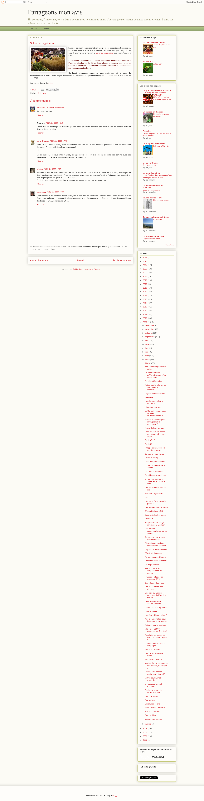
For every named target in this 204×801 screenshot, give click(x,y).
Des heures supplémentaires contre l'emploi (156, 530)
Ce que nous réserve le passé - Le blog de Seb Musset (157, 91)
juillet (147, 344)
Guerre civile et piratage (155, 515)
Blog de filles (150, 715)
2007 (145, 732)
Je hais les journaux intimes (156, 217)
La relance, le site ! (153, 704)
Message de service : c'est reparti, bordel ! (155, 673)
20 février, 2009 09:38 (55, 108)
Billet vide (149, 397)
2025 (145, 261)
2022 (145, 273)
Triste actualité (151, 611)
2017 (145, 292)
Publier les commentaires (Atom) (86, 269)
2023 (145, 269)
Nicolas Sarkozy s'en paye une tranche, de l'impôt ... (156, 665)
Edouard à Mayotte (161, 146)
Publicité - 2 (150, 440)
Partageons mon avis (55, 11)
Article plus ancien (122, 260)
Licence (46, 29)
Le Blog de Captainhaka (154, 144)
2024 (145, 265)
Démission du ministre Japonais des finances (155, 544)
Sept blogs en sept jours (155, 475)
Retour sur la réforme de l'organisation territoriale (155, 387)
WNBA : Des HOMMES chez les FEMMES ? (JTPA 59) (162, 97)
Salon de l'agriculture (154, 493)
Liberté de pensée (153, 407)
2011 (145, 314)
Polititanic (149, 519)
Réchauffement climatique (156, 561)
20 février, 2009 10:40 (54, 123)
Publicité (148, 444)
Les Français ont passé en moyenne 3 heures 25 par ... (155, 434)
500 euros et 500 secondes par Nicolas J (156, 630)
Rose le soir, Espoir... (162, 200)
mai (147, 352)
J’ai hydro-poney (149, 165)
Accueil (80, 260)
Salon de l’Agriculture (104, 53)
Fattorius (147, 131)
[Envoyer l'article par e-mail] (42, 89)
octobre (148, 333)
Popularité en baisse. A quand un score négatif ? (156, 637)
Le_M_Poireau (43, 141)
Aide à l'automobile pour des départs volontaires (156, 620)
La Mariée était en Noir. (153, 236)
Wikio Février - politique (155, 708)
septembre (150, 337)
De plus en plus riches (154, 454)
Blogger (115, 795)
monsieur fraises (150, 163)
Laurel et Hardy (151, 458)
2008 (145, 728)
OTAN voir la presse (153, 553)
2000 (147, 497)
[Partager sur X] (52, 89)
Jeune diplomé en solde (155, 428)
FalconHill (41, 108)
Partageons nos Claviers (155, 557)
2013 (145, 307)
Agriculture (42, 93)
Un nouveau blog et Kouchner (153, 685)
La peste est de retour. (152, 239)
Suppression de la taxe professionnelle (155, 538)
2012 (145, 311)
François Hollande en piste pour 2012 (154, 578)
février (148, 363)
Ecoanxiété (157, 219)
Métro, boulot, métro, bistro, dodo (154, 679)
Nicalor (40, 169)
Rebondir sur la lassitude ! (156, 625)
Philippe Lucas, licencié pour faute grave (155, 449)
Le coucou (41, 192)
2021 (145, 276)
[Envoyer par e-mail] (47, 89)
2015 (145, 299)
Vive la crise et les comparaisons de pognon (153, 570)
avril (147, 356)
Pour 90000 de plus (153, 381)
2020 (145, 280)
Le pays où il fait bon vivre (156, 549)
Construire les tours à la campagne (155, 644)
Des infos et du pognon (155, 583)
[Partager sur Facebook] (55, 89)
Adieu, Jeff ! (158, 64)
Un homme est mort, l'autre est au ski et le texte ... (155, 481)
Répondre (40, 115)
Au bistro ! (148, 61)
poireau (51, 83)
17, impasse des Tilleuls (154, 42)
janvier (148, 724)
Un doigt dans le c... (153, 564)
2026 (145, 257)
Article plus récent (39, 260)
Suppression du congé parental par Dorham (155, 523)
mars (147, 359)
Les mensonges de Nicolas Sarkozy (153, 602)
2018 (145, 288)
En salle (34, 29)
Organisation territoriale (155, 393)
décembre (150, 325)
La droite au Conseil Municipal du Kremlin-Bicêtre (155, 595)
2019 (145, 284)
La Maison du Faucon (153, 112)
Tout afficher (170, 245)
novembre (150, 329)
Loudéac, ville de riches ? (156, 615)
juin (147, 348)
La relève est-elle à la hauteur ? (154, 402)
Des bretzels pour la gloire (156, 507)
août (147, 340)
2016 (145, 295)
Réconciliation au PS (154, 511)
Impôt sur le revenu (153, 659)
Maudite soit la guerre (151, 190)
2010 (145, 318)
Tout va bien (150, 700)
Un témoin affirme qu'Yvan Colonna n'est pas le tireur (155, 375)
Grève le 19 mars (152, 649)
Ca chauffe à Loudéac (154, 471)
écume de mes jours (152, 198)
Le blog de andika (151, 173)
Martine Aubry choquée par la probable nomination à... (155, 421)
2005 (145, 740)
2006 (145, 736)
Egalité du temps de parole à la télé (153, 691)
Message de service (153, 719)
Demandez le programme (156, 607)
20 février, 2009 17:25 (52, 169)
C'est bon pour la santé (155, 461)
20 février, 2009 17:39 (55, 192)
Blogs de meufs (151, 696)
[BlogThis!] (50, 89)
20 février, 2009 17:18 (58, 141)
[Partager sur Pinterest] (57, 89)
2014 (145, 303)
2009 (145, 322)
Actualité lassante (152, 711)
